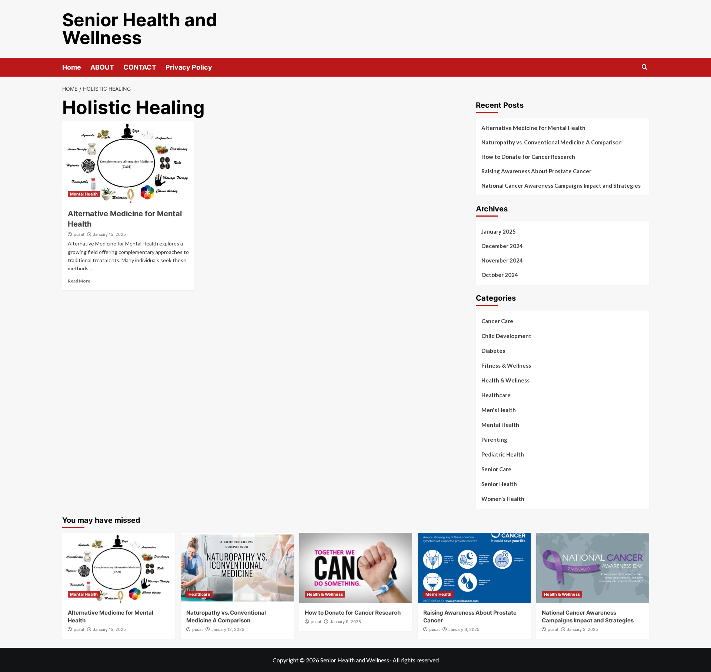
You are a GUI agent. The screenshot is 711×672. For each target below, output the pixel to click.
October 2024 (499, 274)
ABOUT (102, 67)
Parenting (494, 439)
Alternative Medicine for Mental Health (533, 127)
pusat (79, 234)
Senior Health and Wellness (139, 29)
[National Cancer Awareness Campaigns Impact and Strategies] (592, 568)
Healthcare (496, 395)
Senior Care (496, 469)
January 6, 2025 (464, 629)
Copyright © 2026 (296, 659)
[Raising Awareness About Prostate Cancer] (474, 568)
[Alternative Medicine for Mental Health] (128, 162)
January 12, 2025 (227, 629)
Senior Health (499, 484)
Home (71, 67)
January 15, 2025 (109, 234)
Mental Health (84, 194)
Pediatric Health (502, 454)
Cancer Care (497, 321)
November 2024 (502, 260)
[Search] (644, 67)
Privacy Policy (189, 67)
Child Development (506, 335)
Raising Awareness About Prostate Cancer (536, 171)
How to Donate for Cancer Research (528, 156)
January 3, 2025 (582, 629)
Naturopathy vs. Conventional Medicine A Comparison (551, 142)
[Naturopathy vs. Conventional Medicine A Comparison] (237, 568)
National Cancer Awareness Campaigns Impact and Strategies (561, 185)
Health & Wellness (505, 380)
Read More (79, 281)
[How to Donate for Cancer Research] (355, 568)
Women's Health (502, 498)
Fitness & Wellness (506, 365)
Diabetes (493, 350)
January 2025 (498, 231)
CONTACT (139, 67)
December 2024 (502, 246)
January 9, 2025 (345, 621)
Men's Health (498, 410)
